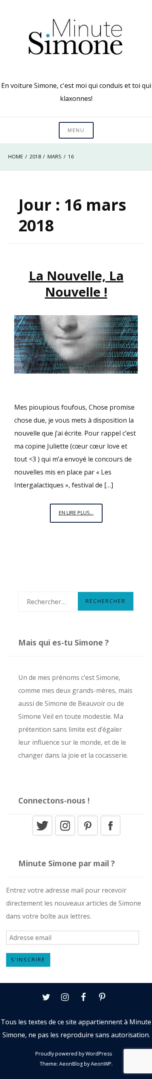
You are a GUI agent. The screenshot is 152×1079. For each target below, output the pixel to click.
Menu (76, 130)
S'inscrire (28, 959)
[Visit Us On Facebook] (110, 834)
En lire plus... (81, 516)
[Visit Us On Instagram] (65, 834)
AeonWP (101, 1063)
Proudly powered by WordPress (73, 1053)
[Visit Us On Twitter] (42, 834)
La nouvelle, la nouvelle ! (76, 283)
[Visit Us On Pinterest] (87, 834)
